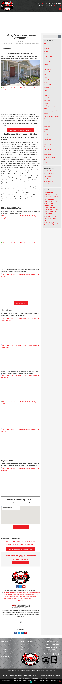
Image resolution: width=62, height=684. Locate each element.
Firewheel (47, 72)
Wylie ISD (47, 162)
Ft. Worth (47, 80)
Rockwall (46, 129)
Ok (31, 682)
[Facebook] (17, 586)
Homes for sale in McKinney (17, 596)
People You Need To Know (51, 116)
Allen (45, 43)
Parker (46, 113)
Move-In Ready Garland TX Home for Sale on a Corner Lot (52, 218)
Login (23, 649)
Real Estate (27, 43)
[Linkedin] (53, 654)
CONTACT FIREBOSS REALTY (20, 562)
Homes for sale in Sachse (25, 592)
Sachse (46, 134)
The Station (47, 149)
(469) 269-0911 (51, 650)
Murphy (46, 108)
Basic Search (47, 171)
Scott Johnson (17, 678)
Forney (46, 74)
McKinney (47, 100)
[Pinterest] (56, 654)
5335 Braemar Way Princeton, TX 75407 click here (20, 544)
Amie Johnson (26, 678)
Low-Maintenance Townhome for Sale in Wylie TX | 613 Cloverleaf (51, 194)
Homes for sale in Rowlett (14, 598)
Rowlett (46, 132)
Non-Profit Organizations (51, 111)
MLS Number (48, 179)
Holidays (46, 87)
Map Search (47, 176)
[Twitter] (20, 586)
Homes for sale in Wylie (11, 592)
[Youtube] (23, 586)
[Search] (59, 36)
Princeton (20, 43)
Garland (46, 82)
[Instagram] (59, 654)
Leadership (47, 95)
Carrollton (47, 54)
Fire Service (47, 69)
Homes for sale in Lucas (20, 594)
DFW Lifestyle (48, 61)
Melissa (46, 103)
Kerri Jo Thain (44, 678)
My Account (24, 644)
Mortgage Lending (49, 106)
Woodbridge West (49, 157)
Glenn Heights (48, 85)
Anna (45, 46)
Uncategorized (48, 152)
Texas (37, 43)
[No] (60, 681)
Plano (45, 119)
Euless (46, 64)
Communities (13, 43)
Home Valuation (48, 184)
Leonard (46, 98)
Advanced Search (49, 173)
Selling (33, 43)
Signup (23, 647)
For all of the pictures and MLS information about (20, 541)
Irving (45, 90)
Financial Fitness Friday (50, 67)
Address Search (48, 181)
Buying (46, 51)
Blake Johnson (35, 678)
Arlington (46, 48)
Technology (47, 139)
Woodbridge (47, 154)
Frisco (45, 77)
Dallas (45, 59)
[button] (60, 9)
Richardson (47, 126)
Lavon (45, 93)
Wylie (45, 160)
